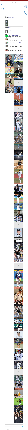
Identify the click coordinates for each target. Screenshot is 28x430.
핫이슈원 (2, 0)
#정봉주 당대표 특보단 (25, 8)
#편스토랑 (26, 6)
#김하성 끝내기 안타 (25, 12)
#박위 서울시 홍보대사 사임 (25, 11)
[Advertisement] (14, 8)
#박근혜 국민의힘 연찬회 (25, 8)
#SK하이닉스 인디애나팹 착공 (25, 13)
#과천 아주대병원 (25, 6)
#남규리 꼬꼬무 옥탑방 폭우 (25, 5)
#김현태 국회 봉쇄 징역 (25, 10)
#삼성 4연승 (25, 9)
